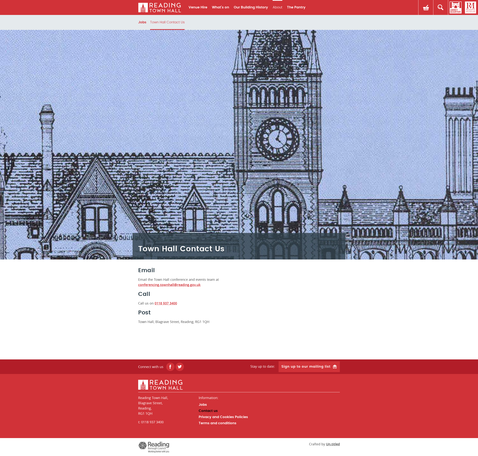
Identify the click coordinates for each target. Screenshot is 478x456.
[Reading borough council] (153, 447)
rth (159, 7)
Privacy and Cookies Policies (223, 417)
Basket (425, 7)
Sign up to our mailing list (305, 366)
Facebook (170, 367)
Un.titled (333, 444)
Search (440, 7)
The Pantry (296, 7)
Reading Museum (470, 7)
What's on (220, 7)
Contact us (208, 411)
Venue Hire (198, 7)
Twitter (180, 367)
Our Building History (251, 7)
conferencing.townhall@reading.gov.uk (169, 284)
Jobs (142, 22)
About (277, 7)
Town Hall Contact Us (167, 22)
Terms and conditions (217, 423)
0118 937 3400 (166, 303)
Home (239, 384)
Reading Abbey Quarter (455, 7)
